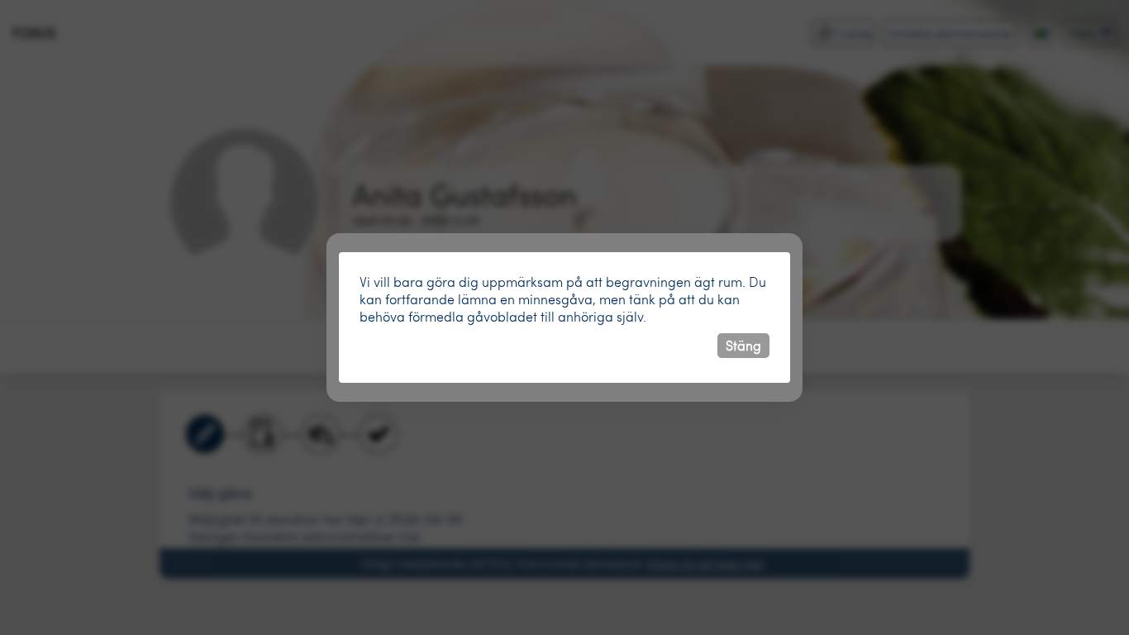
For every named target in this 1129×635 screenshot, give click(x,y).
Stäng (743, 345)
